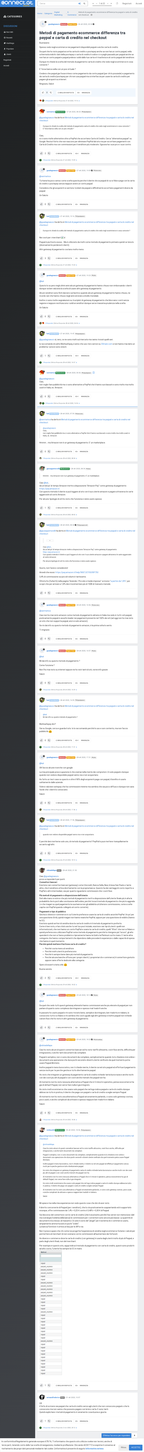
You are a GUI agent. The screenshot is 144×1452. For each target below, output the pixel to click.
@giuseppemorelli (82, 525)
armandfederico (53, 1397)
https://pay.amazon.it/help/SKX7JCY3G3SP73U (76, 572)
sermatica (51, 112)
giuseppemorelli (53, 469)
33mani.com (106, 344)
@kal (94, 275)
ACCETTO (135, 1447)
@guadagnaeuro (87, 111)
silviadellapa (51, 870)
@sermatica (98, 170)
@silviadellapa (98, 1039)
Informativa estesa (95, 1448)
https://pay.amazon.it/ (49, 489)
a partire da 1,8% (118, 581)
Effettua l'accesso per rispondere (116, 1435)
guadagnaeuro (54, 24)
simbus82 (50, 1130)
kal (48, 216)
